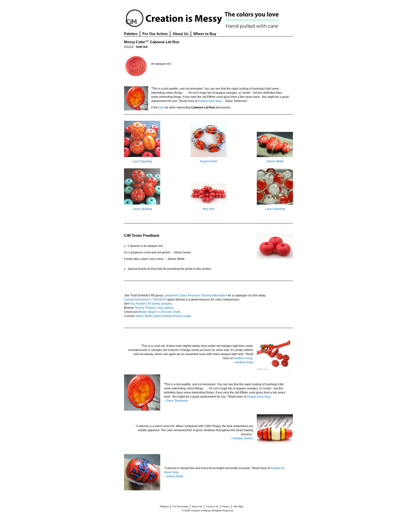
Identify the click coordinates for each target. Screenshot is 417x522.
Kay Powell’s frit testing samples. (151, 303)
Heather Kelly (244, 362)
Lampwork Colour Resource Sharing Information (195, 295)
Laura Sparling (142, 161)
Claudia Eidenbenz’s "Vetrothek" (145, 299)
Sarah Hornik (208, 161)
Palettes (131, 34)
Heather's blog (242, 358)
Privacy (226, 506)
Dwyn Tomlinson (177, 400)
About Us (180, 34)
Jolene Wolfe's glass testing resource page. (163, 316)
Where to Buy (204, 34)
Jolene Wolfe (275, 161)
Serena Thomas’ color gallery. (154, 307)
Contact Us (212, 506)
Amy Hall (208, 209)
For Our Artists (155, 34)
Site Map (238, 506)
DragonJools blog (210, 101)
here (161, 107)
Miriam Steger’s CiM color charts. (159, 312)
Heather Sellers (243, 438)
